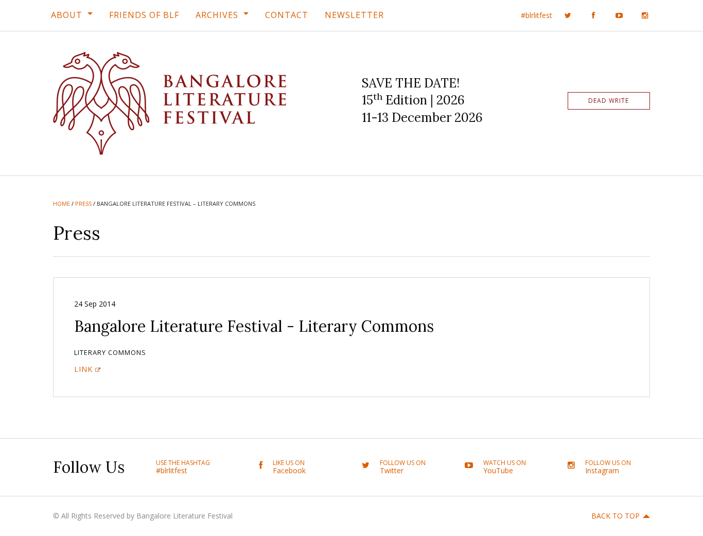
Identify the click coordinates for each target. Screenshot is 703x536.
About (66, 15)
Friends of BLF (144, 15)
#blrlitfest (536, 15)
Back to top (615, 516)
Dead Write (608, 100)
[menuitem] (72, 15)
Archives (217, 15)
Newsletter (354, 15)
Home (61, 203)
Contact (286, 15)
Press (83, 203)
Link (83, 369)
